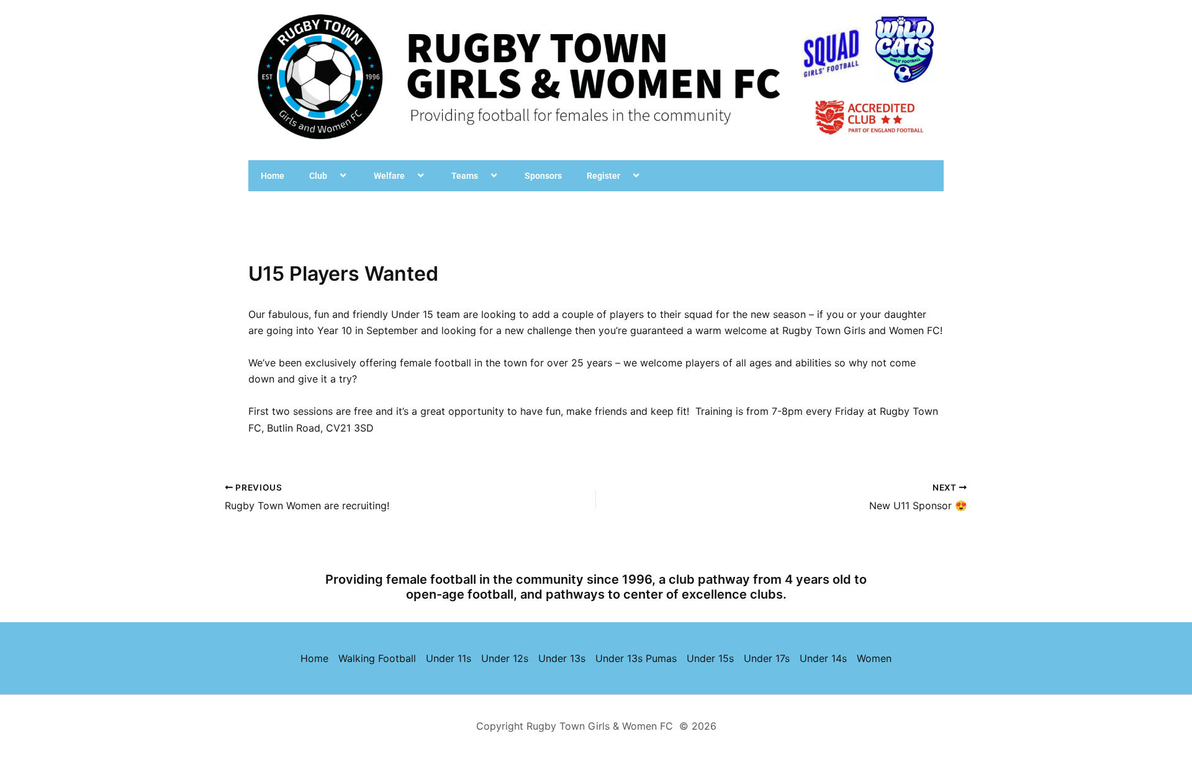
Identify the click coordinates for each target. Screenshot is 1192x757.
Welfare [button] (389, 176)
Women (874, 658)
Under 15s (710, 658)
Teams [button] (464, 176)
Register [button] (603, 176)
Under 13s (561, 658)
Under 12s (504, 658)
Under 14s (823, 658)
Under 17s (767, 658)
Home (272, 176)
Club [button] (318, 176)
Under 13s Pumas (636, 658)
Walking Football (377, 658)
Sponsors (543, 176)
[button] (332, 176)
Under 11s (448, 658)
